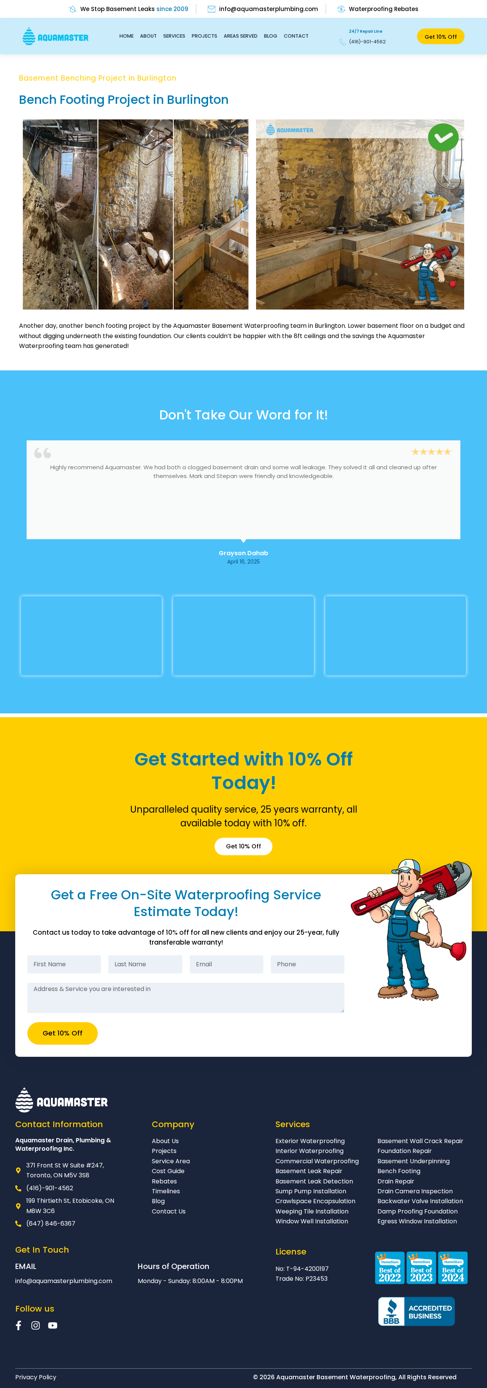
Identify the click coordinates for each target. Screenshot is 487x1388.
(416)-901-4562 (367, 41)
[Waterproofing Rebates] (341, 9)
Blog (270, 36)
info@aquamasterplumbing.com (268, 9)
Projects (204, 36)
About (148, 36)
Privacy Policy (35, 1377)
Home (126, 36)
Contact (296, 36)
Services (174, 36)
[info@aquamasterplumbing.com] (211, 9)
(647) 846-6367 (50, 1223)
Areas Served (241, 36)
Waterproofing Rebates (384, 9)
